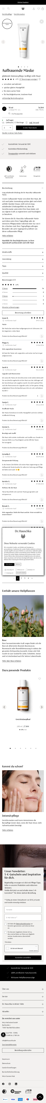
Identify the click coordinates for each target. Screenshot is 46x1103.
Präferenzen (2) (20, 569)
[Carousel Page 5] (30, 748)
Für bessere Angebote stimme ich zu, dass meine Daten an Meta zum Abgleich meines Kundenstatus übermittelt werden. (21, 935)
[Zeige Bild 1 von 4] (18, 66)
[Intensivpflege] (23, 791)
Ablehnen (18, 564)
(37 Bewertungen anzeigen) (28, 79)
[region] (23, 42)
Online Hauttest (23, 2)
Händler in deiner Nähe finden (12, 133)
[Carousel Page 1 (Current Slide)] (10, 748)
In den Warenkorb (30, 128)
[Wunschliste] (38, 9)
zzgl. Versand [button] (34, 123)
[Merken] (41, 21)
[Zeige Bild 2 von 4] (21, 66)
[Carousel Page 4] (25, 748)
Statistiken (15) (31, 569)
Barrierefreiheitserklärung (10, 1072)
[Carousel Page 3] (20, 748)
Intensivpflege (10, 815)
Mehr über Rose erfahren (11, 661)
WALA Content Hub (8, 1076)
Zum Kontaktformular (9, 1044)
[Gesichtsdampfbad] (23, 695)
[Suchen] (8, 8)
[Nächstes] (43, 42)
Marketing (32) (10, 573)
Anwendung (6, 259)
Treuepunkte (13, 154)
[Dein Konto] (34, 9)
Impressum (6, 1059)
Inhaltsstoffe (7, 252)
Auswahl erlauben (21, 572)
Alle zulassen (9, 564)
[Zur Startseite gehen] (23, 8)
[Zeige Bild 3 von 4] (24, 66)
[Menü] (3, 8)
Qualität (5, 273)
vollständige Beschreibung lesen (13, 98)
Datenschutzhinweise (23, 924)
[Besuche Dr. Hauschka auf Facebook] (3, 1084)
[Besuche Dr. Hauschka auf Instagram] (10, 1084)
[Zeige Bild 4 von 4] (27, 66)
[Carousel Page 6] (35, 748)
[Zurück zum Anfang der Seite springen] (40, 1097)
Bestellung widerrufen (23, 1050)
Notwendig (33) (10, 569)
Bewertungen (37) (9, 280)
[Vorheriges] (3, 42)
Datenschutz (6, 1063)
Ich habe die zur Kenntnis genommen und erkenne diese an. (21, 926)
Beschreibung (7, 188)
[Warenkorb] (42, 9)
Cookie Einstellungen (9, 1067)
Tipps (4, 266)
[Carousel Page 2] (15, 748)
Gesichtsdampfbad (23, 719)
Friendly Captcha (33, 950)
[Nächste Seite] (32, 578)
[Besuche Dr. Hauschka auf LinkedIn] (16, 1084)
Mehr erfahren (7, 236)
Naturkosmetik (31, 973)
